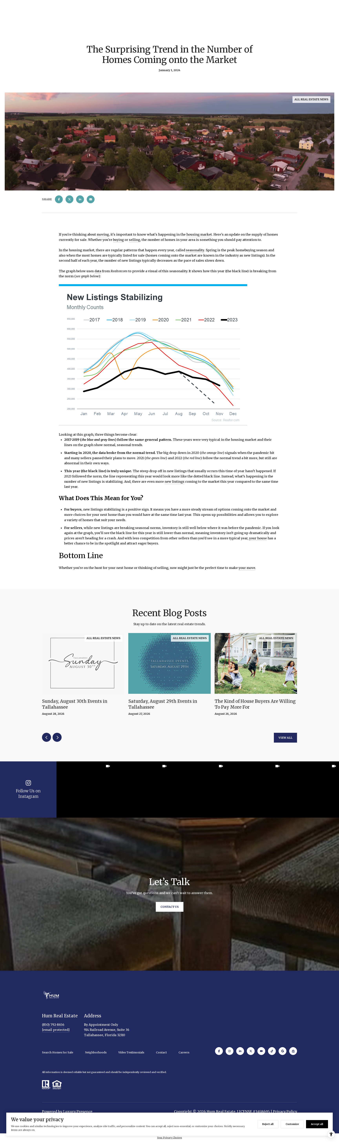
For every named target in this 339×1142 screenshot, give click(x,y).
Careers (184, 1052)
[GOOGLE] (282, 1051)
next (57, 737)
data (98, 271)
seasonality (195, 250)
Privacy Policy (285, 1111)
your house (258, 538)
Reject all (267, 1124)
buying (118, 240)
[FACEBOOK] (219, 1051)
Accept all (317, 1124)
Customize (292, 1124)
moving (103, 234)
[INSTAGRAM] (229, 1051)
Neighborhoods (96, 1052)
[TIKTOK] (272, 1051)
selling (134, 240)
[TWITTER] (251, 1051)
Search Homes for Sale (57, 1052)
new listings (174, 481)
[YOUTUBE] (261, 1051)
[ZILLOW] (293, 1051)
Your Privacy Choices (169, 1137)
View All (285, 737)
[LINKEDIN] (240, 1051)
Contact (161, 1052)
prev (46, 737)
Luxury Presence (77, 1111)
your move (247, 568)
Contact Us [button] (169, 906)
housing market (199, 234)
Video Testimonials (131, 1052)
